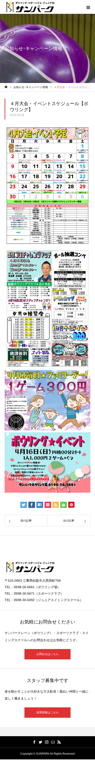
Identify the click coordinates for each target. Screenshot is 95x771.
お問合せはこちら (47, 654)
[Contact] (53, 742)
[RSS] (59, 742)
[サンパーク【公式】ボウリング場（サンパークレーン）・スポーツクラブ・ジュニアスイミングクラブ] (30, 7)
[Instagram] (47, 742)
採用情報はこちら (47, 712)
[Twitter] (40, 742)
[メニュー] (88, 7)
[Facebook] (34, 742)
